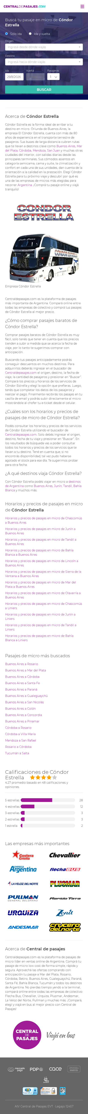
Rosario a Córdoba (18, 747)
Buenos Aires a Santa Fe (22, 683)
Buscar (44, 90)
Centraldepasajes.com (21, 373)
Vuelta (30, 70)
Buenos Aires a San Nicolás (24, 702)
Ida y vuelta (42, 34)
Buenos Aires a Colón (20, 708)
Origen (9, 41)
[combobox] (44, 47)
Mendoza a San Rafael (20, 740)
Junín (58, 486)
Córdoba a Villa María (20, 734)
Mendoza (39, 150)
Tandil (67, 486)
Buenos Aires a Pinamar (22, 721)
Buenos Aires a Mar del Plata (25, 670)
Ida (7, 70)
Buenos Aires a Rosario (21, 664)
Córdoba (25, 150)
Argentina (25, 185)
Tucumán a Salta (17, 753)
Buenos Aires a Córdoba (22, 677)
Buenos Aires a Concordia (23, 715)
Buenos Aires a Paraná (21, 689)
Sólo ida (16, 34)
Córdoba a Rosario (18, 728)
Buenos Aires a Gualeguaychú (26, 696)
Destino (10, 55)
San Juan (53, 150)
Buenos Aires (65, 146)
